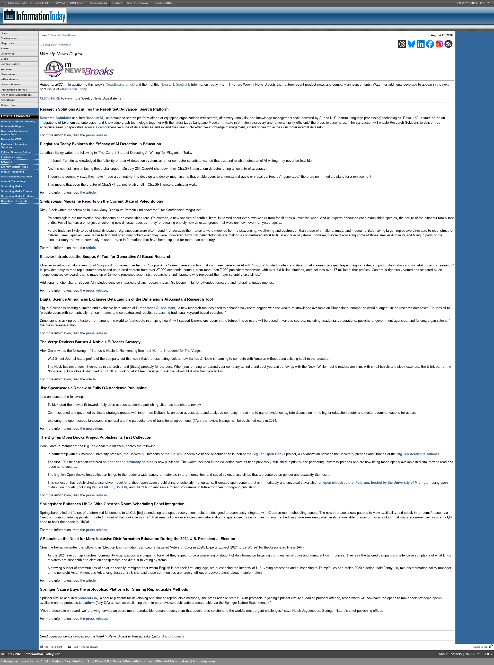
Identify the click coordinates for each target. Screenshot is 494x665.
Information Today (73, 89)
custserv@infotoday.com (196, 661)
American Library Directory (18, 121)
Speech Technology (137, 3)
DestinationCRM (11, 139)
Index (53, 44)
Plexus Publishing (12, 171)
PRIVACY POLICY (479, 654)
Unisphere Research (14, 201)
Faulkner (117, 3)
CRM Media (76, 3)
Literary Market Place (14, 166)
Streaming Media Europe (16, 191)
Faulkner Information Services (14, 146)
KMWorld (60, 3)
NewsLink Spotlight (175, 84)
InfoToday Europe (12, 157)
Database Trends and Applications (14, 133)
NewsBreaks (69, 35)
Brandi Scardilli (173, 636)
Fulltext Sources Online (16, 152)
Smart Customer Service (16, 176)
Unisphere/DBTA (163, 3)
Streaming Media (98, 3)
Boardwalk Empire (12, 126)
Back (46, 44)
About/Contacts (450, 654)
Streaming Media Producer (17, 196)
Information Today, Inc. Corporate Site (28, 3)
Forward (63, 44)
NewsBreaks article (120, 84)
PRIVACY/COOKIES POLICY (473, 3)
